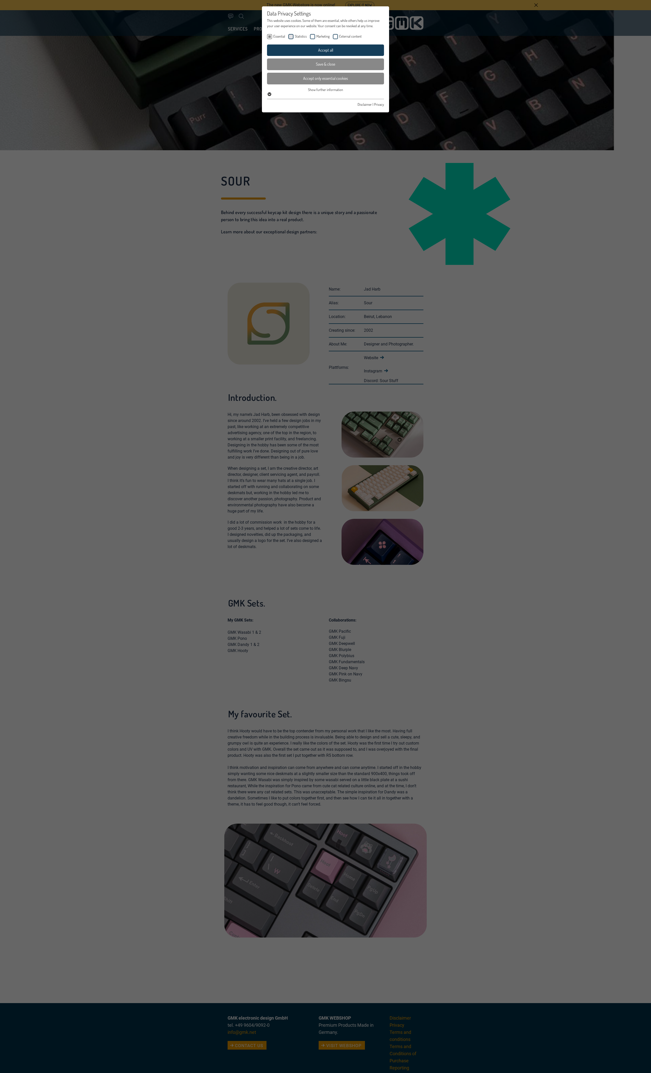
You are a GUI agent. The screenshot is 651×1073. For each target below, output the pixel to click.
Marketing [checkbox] (323, 36)
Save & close (325, 64)
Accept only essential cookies (325, 78)
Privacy (379, 104)
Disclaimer (365, 104)
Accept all (325, 50)
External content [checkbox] (350, 36)
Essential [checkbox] (279, 36)
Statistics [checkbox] (301, 36)
